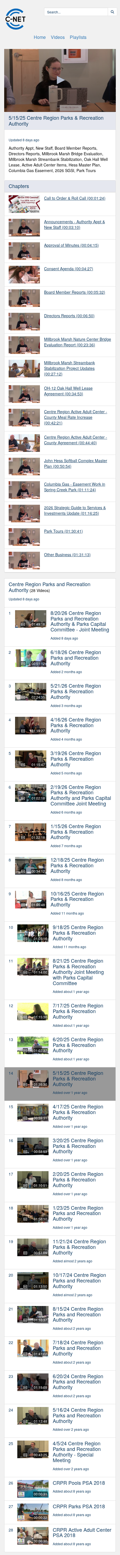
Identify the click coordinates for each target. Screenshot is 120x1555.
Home (40, 37)
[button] (60, 80)
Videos (58, 37)
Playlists (78, 37)
